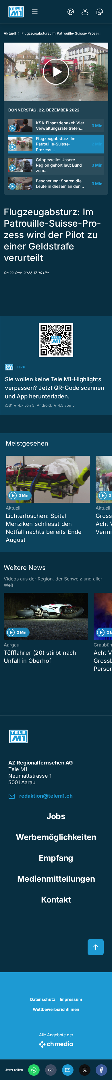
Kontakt (56, 900)
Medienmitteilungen (56, 879)
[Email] (68, 1070)
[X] (84, 1070)
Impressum (71, 999)
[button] (51, 1070)
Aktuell (10, 33)
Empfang (56, 858)
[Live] (71, 11)
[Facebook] (101, 1070)
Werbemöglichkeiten (56, 837)
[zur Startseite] (16, 11)
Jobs (56, 816)
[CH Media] (56, 1043)
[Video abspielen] (56, 72)
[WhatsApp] (34, 1070)
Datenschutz (42, 999)
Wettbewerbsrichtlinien (56, 1009)
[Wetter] (85, 11)
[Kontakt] (99, 11)
